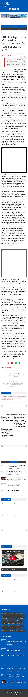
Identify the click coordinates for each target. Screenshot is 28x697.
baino (22, 625)
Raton (24, 616)
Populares (14, 462)
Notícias (14, 29)
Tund (20, 613)
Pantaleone (11, 630)
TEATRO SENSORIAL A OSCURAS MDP (11, 623)
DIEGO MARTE (19, 618)
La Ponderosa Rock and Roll (13, 484)
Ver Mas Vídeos (15, 569)
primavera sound (6, 616)
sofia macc (10, 613)
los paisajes (5, 625)
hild (13, 618)
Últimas (22, 462)
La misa (22, 630)
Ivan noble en (17, 628)
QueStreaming (17, 692)
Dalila (10, 625)
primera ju (4, 630)
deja (15, 620)
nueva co (4, 613)
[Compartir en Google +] (24, 57)
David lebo (19, 620)
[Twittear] (22, 57)
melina (3, 620)
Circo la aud (18, 616)
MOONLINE (16, 625)
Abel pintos (4, 628)
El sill (10, 618)
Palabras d (9, 620)
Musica (19, 29)
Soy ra (16, 613)
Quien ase (4, 618)
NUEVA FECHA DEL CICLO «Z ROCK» (15, 655)
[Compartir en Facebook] (21, 57)
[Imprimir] (26, 57)
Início (9, 29)
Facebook (5, 462)
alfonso (17, 630)
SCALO (10, 628)
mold (13, 616)
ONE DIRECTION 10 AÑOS (13, 490)
